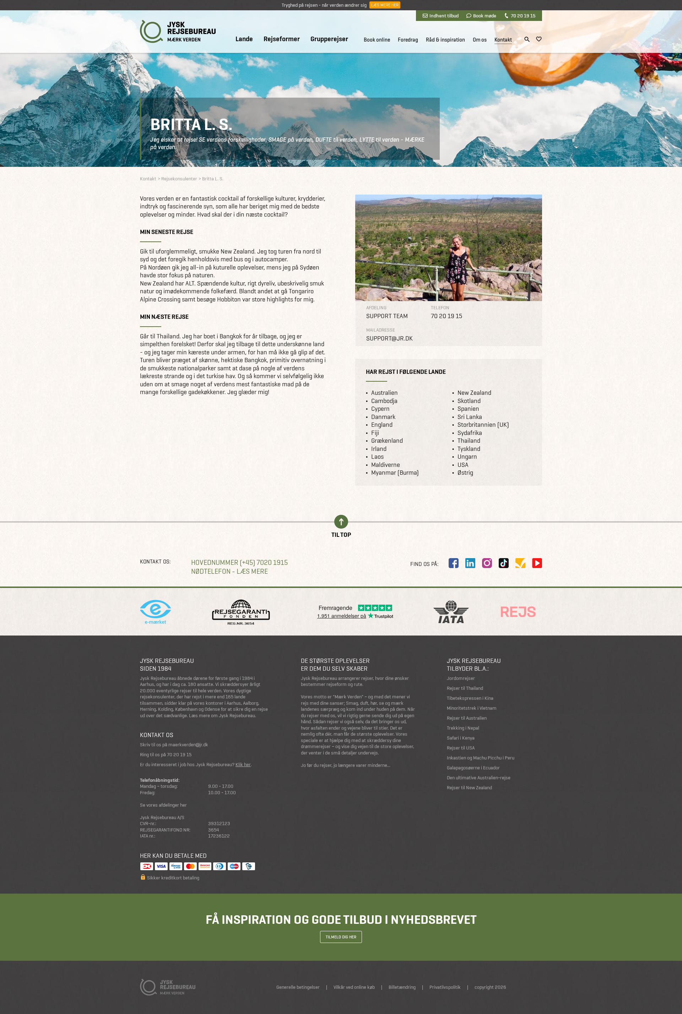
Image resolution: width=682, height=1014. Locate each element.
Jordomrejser (461, 678)
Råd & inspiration (445, 39)
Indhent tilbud (444, 15)
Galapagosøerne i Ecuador (473, 768)
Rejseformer (282, 39)
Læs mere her (385, 5)
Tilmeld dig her (341, 937)
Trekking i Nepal (463, 728)
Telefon (440, 308)
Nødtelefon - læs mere (229, 571)
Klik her (243, 765)
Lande (244, 39)
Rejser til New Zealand (469, 788)
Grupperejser (329, 39)
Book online (377, 39)
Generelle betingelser (298, 987)
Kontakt (503, 39)
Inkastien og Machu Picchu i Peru (480, 758)
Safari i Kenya (461, 738)
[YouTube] (537, 563)
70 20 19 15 (523, 15)
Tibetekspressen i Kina (470, 698)
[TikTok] (504, 563)
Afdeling (376, 308)
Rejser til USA (461, 748)
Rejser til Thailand (465, 688)
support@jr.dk (389, 338)
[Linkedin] (470, 563)
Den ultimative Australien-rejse (478, 778)
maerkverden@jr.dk (188, 745)
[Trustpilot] (520, 563)
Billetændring (402, 987)
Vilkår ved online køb (354, 987)
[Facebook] (454, 563)
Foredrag (408, 39)
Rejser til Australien (467, 718)
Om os (480, 39)
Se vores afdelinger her (163, 805)
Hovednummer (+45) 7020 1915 (239, 562)
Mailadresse (380, 330)
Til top (341, 534)
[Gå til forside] (178, 31)
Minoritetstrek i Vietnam (472, 708)
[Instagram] (487, 563)
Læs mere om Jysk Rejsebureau (222, 716)
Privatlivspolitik (445, 987)
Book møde (484, 15)
